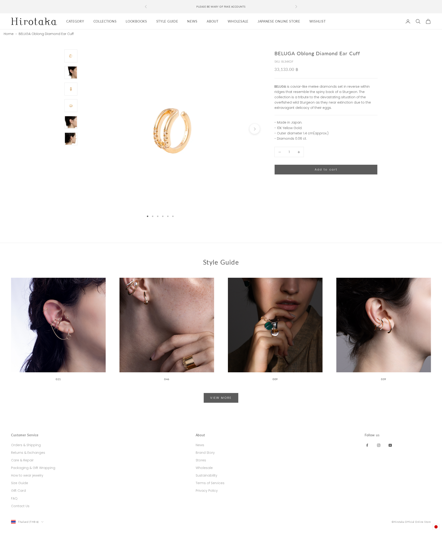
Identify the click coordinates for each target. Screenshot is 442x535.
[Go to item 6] (70, 138)
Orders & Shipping (26, 445)
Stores (201, 460)
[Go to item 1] (70, 55)
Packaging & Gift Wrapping (33, 468)
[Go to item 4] (70, 105)
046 (166, 379)
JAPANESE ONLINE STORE (279, 21)
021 (58, 379)
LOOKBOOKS (136, 21)
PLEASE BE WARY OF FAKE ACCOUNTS (221, 6)
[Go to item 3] (70, 89)
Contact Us (20, 506)
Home (9, 34)
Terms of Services (210, 483)
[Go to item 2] (70, 72)
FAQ (14, 498)
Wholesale (204, 468)
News (200, 445)
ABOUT (212, 21)
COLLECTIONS (105, 21)
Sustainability (206, 475)
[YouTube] (390, 445)
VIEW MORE (221, 398)
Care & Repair (22, 460)
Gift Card (18, 490)
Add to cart (326, 170)
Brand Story (205, 452)
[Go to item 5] (70, 122)
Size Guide (19, 483)
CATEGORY (75, 21)
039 (383, 379)
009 (275, 379)
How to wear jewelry (27, 475)
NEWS (192, 21)
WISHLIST (317, 21)
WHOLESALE (238, 21)
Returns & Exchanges (28, 452)
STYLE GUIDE (167, 21)
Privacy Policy (207, 490)
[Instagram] (378, 445)
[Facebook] (367, 445)
